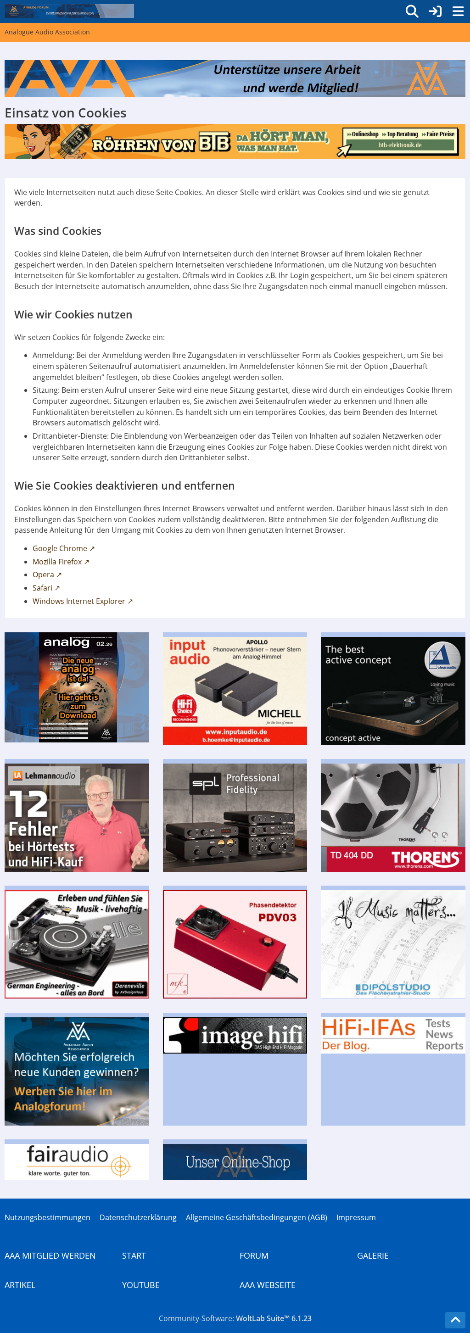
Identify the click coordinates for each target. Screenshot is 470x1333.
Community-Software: (235, 1318)
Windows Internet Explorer (79, 601)
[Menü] (458, 11)
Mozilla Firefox (57, 562)
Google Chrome (60, 548)
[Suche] (412, 11)
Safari (42, 588)
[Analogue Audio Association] (69, 11)
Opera (43, 574)
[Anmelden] (435, 11)
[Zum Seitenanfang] (455, 1320)
